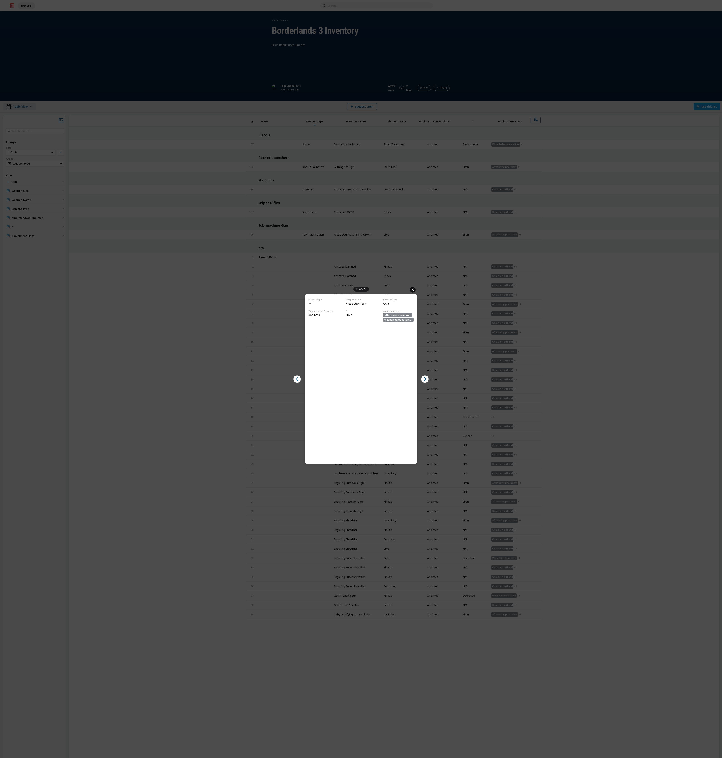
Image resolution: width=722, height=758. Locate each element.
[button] (297, 379)
